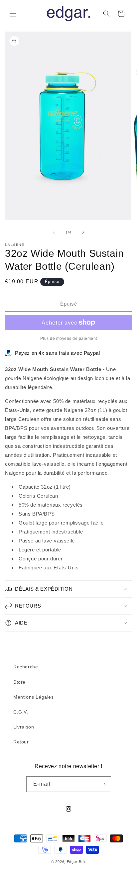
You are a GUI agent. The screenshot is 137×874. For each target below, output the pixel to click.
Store (19, 682)
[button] (13, 13)
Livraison (23, 726)
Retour (21, 741)
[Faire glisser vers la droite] (83, 232)
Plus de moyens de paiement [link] (68, 338)
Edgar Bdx (76, 862)
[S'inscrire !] (103, 784)
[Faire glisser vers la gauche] (54, 232)
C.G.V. (20, 712)
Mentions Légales (33, 697)
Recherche (25, 666)
